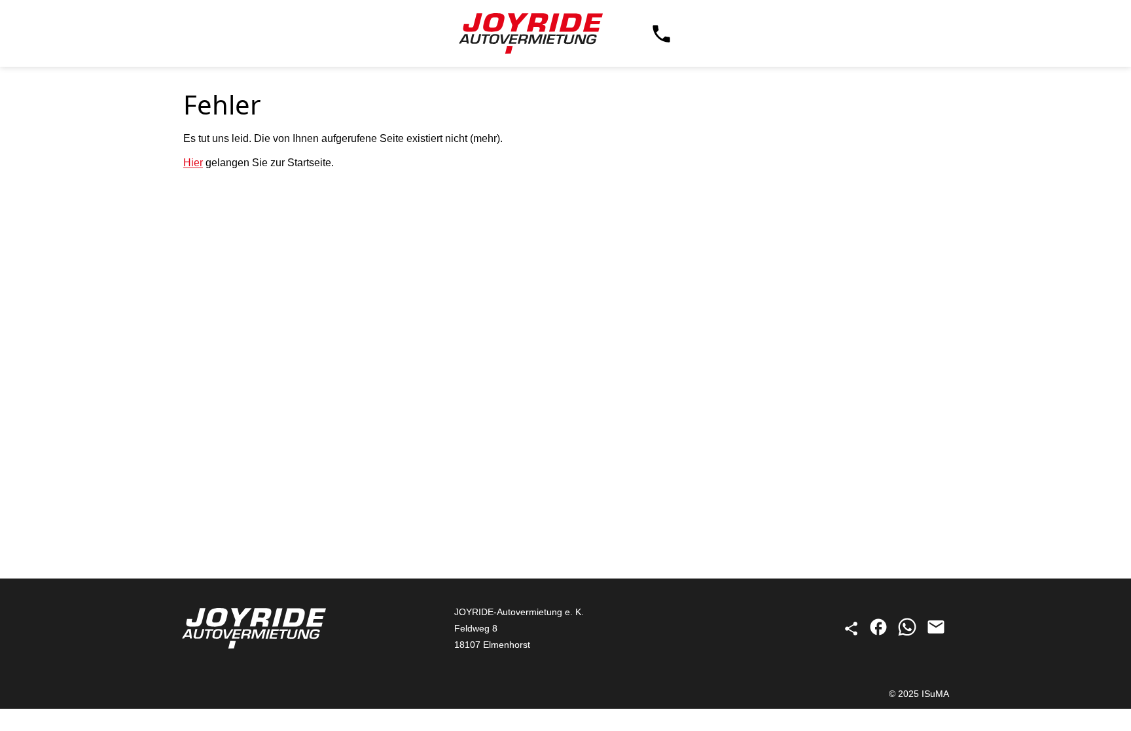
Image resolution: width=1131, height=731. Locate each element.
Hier (193, 162)
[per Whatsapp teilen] (908, 633)
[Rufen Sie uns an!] (661, 33)
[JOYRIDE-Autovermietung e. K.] (531, 33)
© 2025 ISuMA (919, 693)
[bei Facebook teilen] (879, 633)
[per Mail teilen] (936, 633)
